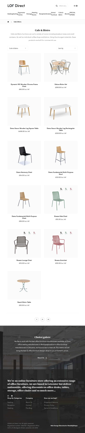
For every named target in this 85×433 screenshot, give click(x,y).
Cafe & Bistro (17, 22)
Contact (29, 405)
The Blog (29, 408)
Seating (10, 402)
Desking (10, 408)
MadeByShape (72, 425)
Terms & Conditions (51, 408)
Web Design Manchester (59, 425)
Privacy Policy (49, 405)
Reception (11, 405)
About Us (29, 402)
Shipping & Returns (51, 402)
